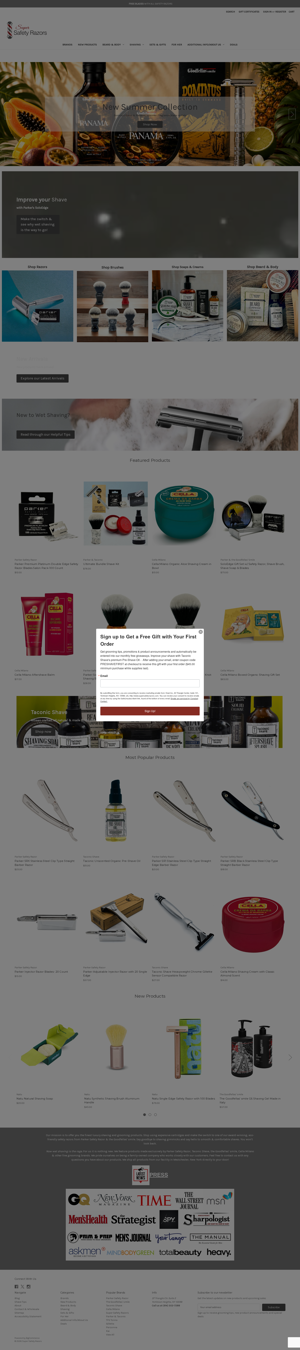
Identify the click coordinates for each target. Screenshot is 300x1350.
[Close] (201, 632)
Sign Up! (150, 711)
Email (104, 675)
